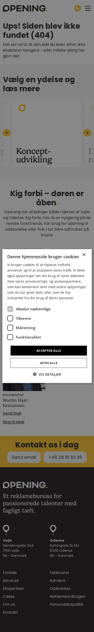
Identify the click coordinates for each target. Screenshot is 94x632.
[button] (47, 374)
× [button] (84, 254)
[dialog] (47, 316)
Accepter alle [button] (48, 350)
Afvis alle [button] (48, 363)
